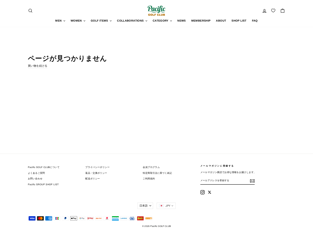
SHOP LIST (238, 20)
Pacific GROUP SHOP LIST (43, 184)
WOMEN (77, 20)
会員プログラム (151, 167)
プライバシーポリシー (97, 167)
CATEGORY (161, 20)
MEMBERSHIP (201, 20)
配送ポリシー (92, 178)
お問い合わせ (35, 178)
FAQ (255, 20)
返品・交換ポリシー (96, 173)
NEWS (181, 20)
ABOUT (221, 20)
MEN (58, 20)
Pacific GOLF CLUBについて (44, 167)
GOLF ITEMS (100, 20)
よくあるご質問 (36, 173)
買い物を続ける (37, 65)
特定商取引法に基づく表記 (157, 173)
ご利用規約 (149, 178)
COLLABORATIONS (131, 20)
